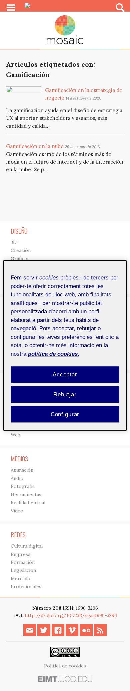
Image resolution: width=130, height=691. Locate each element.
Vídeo (17, 511)
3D (14, 242)
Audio (17, 478)
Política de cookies (65, 666)
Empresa (20, 554)
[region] (65, 345)
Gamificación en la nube (35, 146)
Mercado (20, 578)
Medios (19, 458)
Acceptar (65, 374)
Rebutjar (65, 394)
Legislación (23, 570)
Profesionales (26, 586)
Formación (23, 562)
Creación (21, 250)
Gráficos (20, 259)
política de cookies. (53, 353)
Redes (18, 534)
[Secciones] (11, 7)
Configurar (65, 414)
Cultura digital (27, 546)
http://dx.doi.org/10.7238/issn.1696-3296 (71, 615)
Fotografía (23, 486)
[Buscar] (120, 7)
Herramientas (26, 495)
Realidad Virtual (28, 502)
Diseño (19, 231)
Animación (22, 470)
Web (15, 435)
